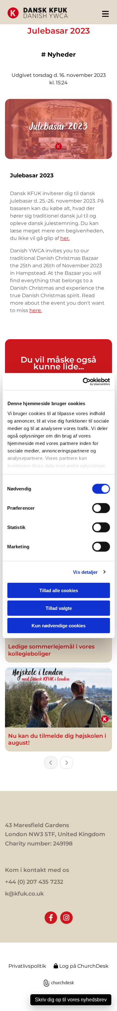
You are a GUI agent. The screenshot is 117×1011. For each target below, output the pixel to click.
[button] (97, 14)
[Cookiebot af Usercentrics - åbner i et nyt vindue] (83, 381)
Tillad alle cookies (58, 590)
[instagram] (66, 917)
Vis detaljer (85, 571)
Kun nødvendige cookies (58, 625)
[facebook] (51, 917)
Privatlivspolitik (27, 966)
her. (65, 238)
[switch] (101, 508)
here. (35, 310)
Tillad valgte (59, 608)
